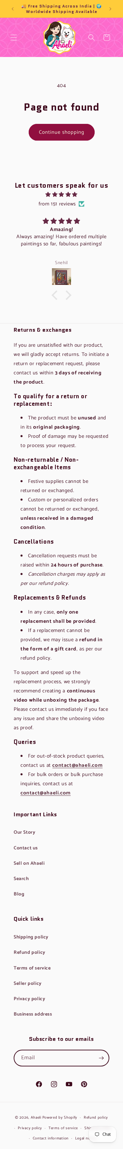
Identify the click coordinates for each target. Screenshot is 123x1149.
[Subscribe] (101, 1058)
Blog (19, 894)
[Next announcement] (110, 8)
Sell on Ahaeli (29, 863)
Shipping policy (31, 937)
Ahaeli (36, 1118)
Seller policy (28, 984)
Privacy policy (29, 999)
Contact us (26, 848)
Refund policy (29, 953)
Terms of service (32, 968)
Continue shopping (61, 132)
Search (91, 43)
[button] (13, 37)
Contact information (51, 1138)
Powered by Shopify (60, 1118)
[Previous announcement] (12, 8)
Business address (33, 1014)
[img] (61, 194)
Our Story (24, 832)
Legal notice (86, 1138)
